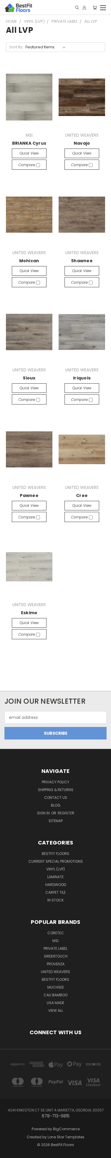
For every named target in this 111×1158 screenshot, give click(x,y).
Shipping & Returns (55, 789)
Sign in (44, 813)
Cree (82, 495)
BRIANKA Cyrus (29, 143)
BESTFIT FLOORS (55, 853)
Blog (55, 805)
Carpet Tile (55, 892)
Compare (27, 164)
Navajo (82, 143)
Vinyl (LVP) (55, 869)
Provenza (56, 963)
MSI (55, 940)
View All (55, 1010)
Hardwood (55, 884)
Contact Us (55, 797)
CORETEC (55, 932)
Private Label (55, 948)
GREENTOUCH (55, 956)
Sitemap (56, 820)
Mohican (29, 261)
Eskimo (29, 613)
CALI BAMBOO (55, 995)
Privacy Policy (55, 782)
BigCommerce (66, 1128)
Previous (9, 1147)
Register (66, 813)
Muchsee (55, 987)
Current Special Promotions (55, 861)
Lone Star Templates (66, 1137)
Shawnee (82, 261)
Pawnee (29, 495)
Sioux (29, 378)
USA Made (55, 1002)
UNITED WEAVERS (55, 971)
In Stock (55, 900)
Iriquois (82, 378)
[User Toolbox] (84, 7)
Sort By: (16, 47)
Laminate (55, 876)
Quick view (29, 153)
